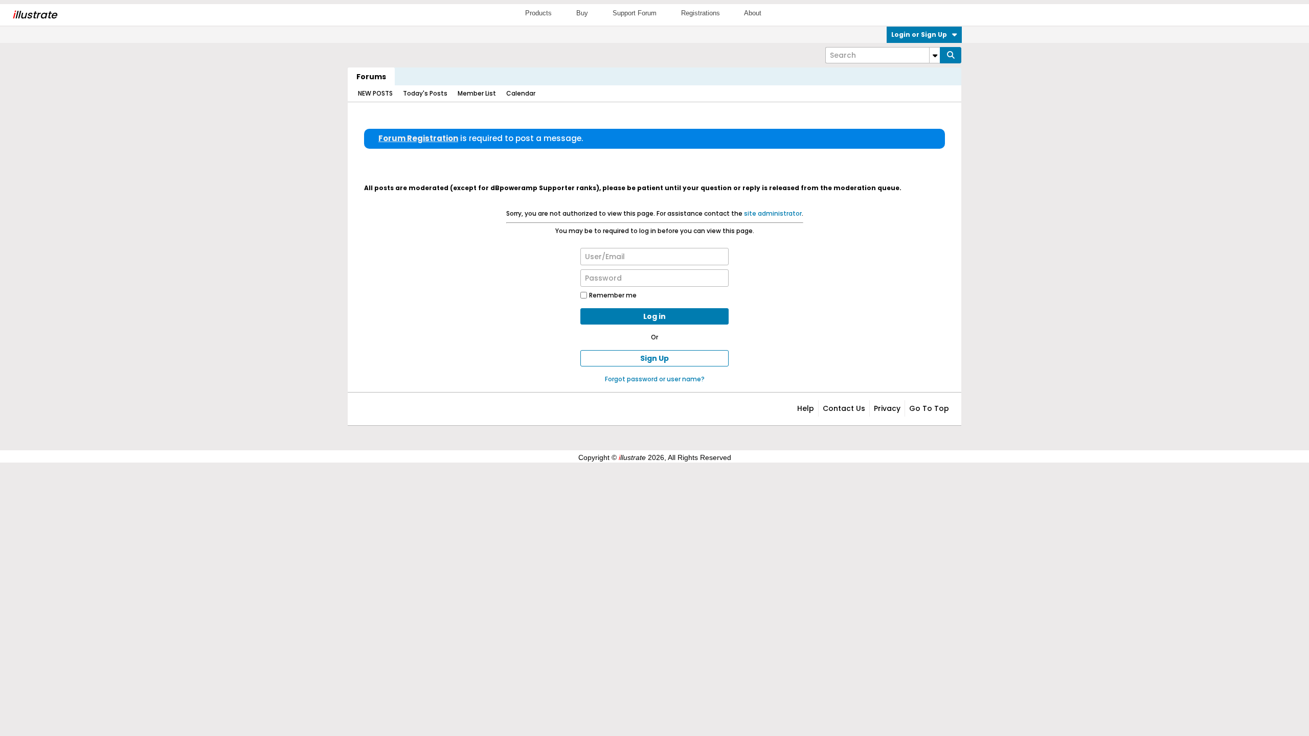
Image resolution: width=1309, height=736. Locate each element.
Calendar (520, 93)
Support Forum (635, 13)
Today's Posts (425, 93)
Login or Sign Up (919, 34)
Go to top (929, 408)
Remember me (613, 295)
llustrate (34, 15)
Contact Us (844, 408)
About (752, 13)
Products (538, 13)
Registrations (700, 13)
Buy (582, 13)
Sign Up (654, 358)
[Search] (950, 55)
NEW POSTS (375, 93)
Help (805, 408)
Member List (477, 93)
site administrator (773, 213)
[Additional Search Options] (934, 55)
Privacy (887, 408)
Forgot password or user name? (655, 379)
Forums (371, 77)
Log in (654, 316)
